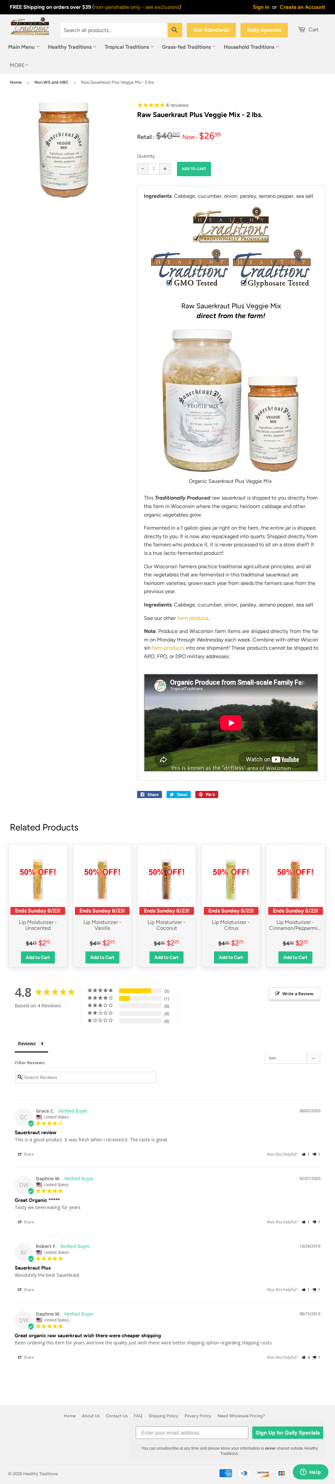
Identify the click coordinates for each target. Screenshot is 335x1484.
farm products (168, 648)
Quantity (146, 156)
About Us (91, 1415)
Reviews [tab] (27, 1043)
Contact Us (117, 1415)
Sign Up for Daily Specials (288, 1432)
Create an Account (302, 7)
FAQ (138, 1415)
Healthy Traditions (70, 47)
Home (16, 82)
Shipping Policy (163, 1415)
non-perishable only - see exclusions (136, 7)
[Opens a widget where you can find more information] (310, 1472)
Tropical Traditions (127, 47)
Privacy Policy (198, 1415)
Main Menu (22, 47)
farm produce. (193, 618)
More (17, 65)
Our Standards (211, 30)
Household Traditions (249, 47)
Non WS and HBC (51, 82)
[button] (305, 1154)
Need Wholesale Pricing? (241, 1415)
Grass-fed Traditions (187, 47)
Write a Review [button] (297, 994)
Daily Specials (264, 30)
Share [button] (28, 1154)
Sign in (261, 7)
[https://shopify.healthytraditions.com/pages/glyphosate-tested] (190, 293)
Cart (313, 29)
